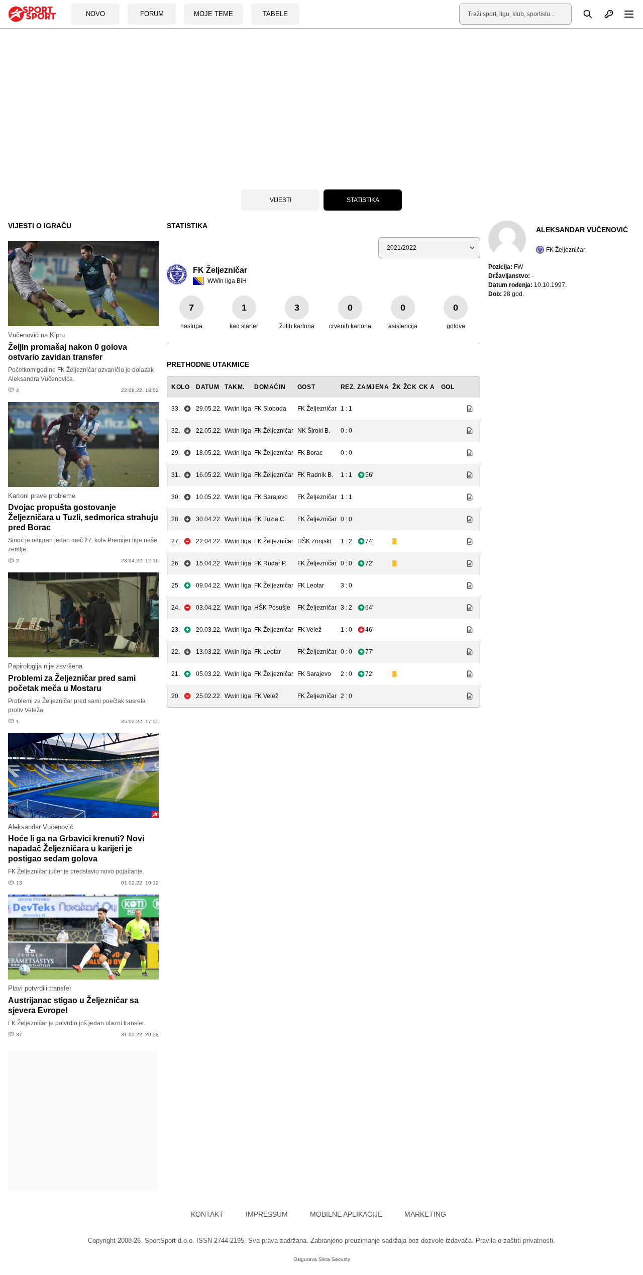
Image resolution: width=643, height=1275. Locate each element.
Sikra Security (334, 1259)
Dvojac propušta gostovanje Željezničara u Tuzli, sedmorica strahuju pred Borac (83, 517)
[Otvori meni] (624, 14)
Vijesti (280, 200)
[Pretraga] (582, 14)
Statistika (363, 200)
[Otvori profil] (603, 14)
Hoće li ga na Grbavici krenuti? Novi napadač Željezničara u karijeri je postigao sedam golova (76, 848)
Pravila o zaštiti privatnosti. (515, 1240)
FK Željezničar (565, 249)
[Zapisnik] (467, 408)
